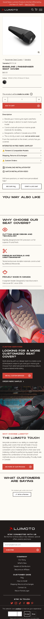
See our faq (11, 186)
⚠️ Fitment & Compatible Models (15, 151)
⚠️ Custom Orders (9, 161)
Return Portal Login (22, 591)
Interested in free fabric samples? (17, 146)
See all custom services (14, 376)
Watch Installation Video (16, 171)
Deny (33, 614)
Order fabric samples (12, 381)
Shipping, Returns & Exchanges (14, 156)
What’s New (22, 563)
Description (7, 114)
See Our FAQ (30, 4)
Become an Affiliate (22, 570)
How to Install (22, 581)
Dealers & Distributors (22, 566)
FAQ (22, 578)
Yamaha (27, 60)
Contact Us (22, 587)
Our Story (22, 560)
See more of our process (15, 467)
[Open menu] (40, 9)
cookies (18, 609)
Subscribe (10, 550)
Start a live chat (31, 186)
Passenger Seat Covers (14, 60)
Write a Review (24, 495)
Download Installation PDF (17, 167)
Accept (27, 614)
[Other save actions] (19, 613)
